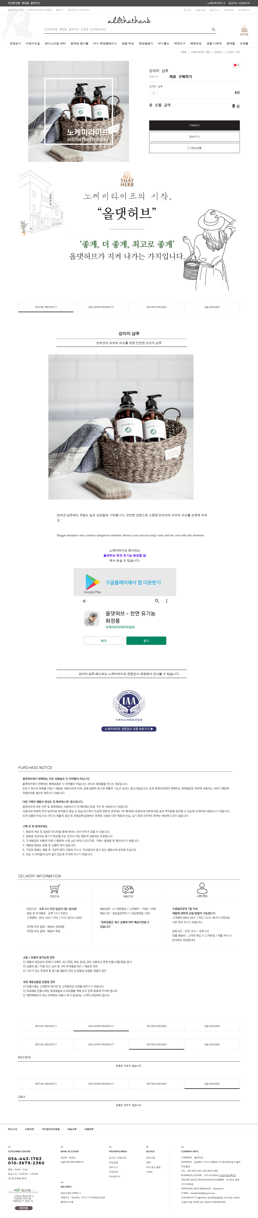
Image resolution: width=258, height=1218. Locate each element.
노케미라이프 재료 (200, 52)
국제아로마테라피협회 (40, 9)
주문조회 (228, 10)
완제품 (231, 43)
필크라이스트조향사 (79, 9)
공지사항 (150, 1157)
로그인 (187, 10)
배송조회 (72, 1129)
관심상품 (113, 1162)
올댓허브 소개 (15, 9)
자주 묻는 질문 (153, 1167)
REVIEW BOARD (156, 307)
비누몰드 (163, 43)
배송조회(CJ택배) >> (71, 1193)
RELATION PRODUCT (101, 307)
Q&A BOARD (212, 307)
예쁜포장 (196, 43)
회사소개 (12, 1129)
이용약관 (29, 1129)
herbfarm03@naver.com (203, 1193)
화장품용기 (146, 43)
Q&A (148, 1162)
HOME (184, 52)
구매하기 (194, 125)
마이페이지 (244, 10)
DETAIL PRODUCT (46, 307)
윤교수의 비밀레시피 (239, 3)
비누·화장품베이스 (105, 43)
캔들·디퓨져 (214, 43)
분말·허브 (128, 43)
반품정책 (89, 1129)
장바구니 (214, 10)
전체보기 (15, 43)
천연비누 (218, 52)
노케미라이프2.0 (216, 3)
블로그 (59, 9)
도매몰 (244, 43)
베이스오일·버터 (55, 43)
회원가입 (200, 10)
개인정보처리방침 (51, 1129)
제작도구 (179, 43)
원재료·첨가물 (79, 43)
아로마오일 (33, 43)
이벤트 (149, 1172)
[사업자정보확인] (227, 1175)
